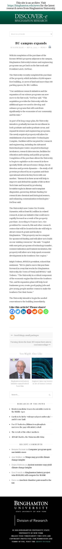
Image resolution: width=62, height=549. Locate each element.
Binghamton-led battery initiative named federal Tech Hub (20, 383)
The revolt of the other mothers (25, 432)
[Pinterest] (29, 311)
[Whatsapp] (45, 311)
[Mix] (40, 311)
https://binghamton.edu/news (23, 5)
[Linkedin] (23, 311)
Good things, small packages (26, 335)
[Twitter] (17, 311)
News (43, 47)
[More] (12, 317)
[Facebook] (12, 311)
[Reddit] (34, 311)
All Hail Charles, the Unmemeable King (28, 437)
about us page (43, 541)
